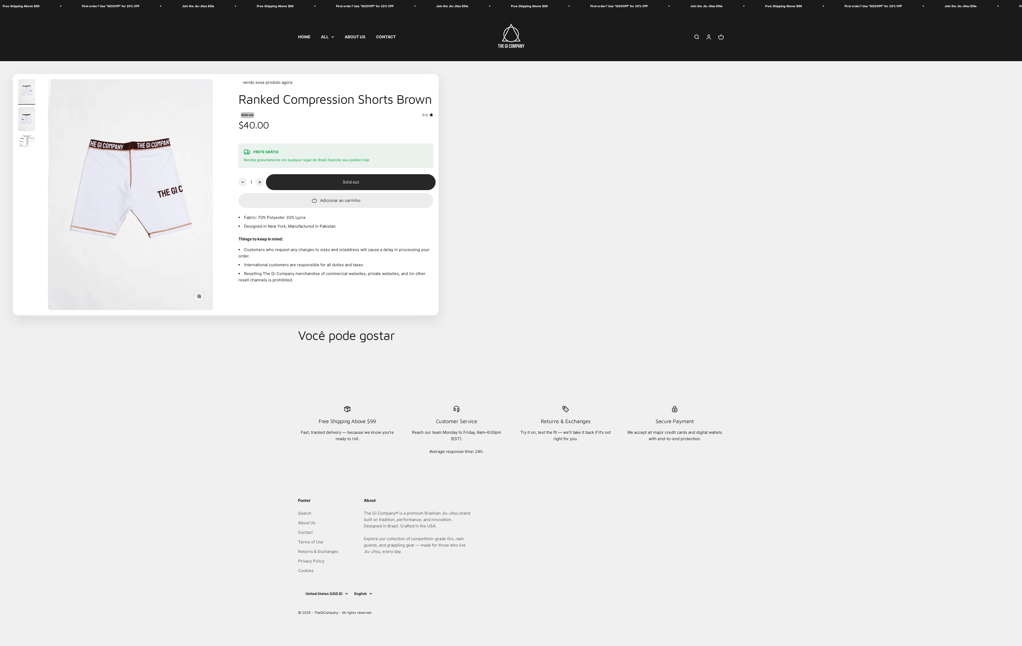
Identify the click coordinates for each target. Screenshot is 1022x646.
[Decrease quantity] (242, 182)
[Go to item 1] (26, 92)
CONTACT (386, 36)
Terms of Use (310, 541)
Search (304, 513)
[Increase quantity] (260, 182)
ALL (325, 36)
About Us (306, 522)
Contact (305, 532)
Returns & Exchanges (318, 551)
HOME (304, 36)
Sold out (351, 182)
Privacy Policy (311, 561)
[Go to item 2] (26, 120)
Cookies (306, 570)
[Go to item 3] (26, 142)
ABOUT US (355, 36)
